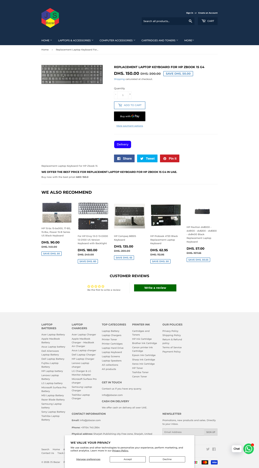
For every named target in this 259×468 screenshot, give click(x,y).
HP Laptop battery (52, 371)
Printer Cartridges (112, 343)
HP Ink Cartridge (142, 338)
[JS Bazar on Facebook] (214, 449)
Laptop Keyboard (112, 352)
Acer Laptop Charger (84, 334)
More (188, 40)
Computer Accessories (116, 40)
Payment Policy (171, 351)
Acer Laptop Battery (53, 334)
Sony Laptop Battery (53, 411)
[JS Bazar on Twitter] (208, 449)
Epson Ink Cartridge (144, 355)
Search (45, 449)
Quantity (119, 88)
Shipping (119, 79)
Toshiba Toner (140, 372)
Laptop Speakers (112, 360)
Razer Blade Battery (53, 399)
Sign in (189, 13)
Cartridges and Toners (158, 40)
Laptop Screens (111, 356)
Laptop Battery (110, 331)
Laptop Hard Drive (113, 347)
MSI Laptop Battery (52, 395)
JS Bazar (55, 462)
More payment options (129, 125)
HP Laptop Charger (83, 358)
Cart (210, 21)
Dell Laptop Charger (83, 354)
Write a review (155, 287)
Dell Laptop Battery (52, 358)
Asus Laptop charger (84, 350)
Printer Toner (109, 339)
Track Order (64, 453)
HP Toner (137, 368)
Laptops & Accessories (74, 40)
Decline (167, 459)
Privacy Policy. (120, 450)
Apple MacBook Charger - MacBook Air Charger (83, 342)
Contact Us (47, 453)
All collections (110, 364)
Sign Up (210, 432)
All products (109, 369)
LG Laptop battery (52, 383)
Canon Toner (139, 376)
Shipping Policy (171, 335)
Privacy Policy (170, 331)
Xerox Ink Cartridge (143, 363)
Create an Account (208, 13)
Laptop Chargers (111, 335)
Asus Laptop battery (53, 346)
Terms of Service (172, 347)
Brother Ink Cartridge (144, 343)
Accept (128, 459)
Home (45, 40)
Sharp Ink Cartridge (143, 359)
